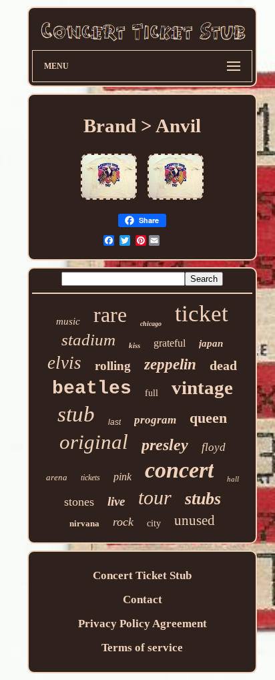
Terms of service (142, 647)
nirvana (84, 523)
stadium (88, 340)
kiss (134, 345)
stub (76, 414)
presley (165, 445)
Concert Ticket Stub (142, 575)
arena (56, 477)
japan (211, 343)
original (93, 442)
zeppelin (170, 364)
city (154, 523)
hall (233, 479)
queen (208, 417)
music (68, 321)
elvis (64, 363)
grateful (170, 343)
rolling (113, 366)
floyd (214, 447)
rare (110, 315)
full (151, 393)
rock (123, 521)
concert (179, 470)
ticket (201, 314)
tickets (90, 477)
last (114, 422)
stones (79, 501)
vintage (202, 387)
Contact (142, 599)
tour (155, 497)
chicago (151, 323)
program (155, 419)
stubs (203, 498)
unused (194, 520)
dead (223, 365)
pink (122, 476)
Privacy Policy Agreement (142, 623)
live (116, 501)
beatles (91, 388)
